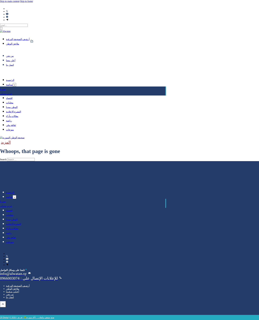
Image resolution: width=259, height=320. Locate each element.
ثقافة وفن (11, 125)
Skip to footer (26, 1)
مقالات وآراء (12, 116)
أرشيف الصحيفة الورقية (18, 39)
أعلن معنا (10, 60)
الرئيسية (10, 80)
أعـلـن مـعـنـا (12, 291)
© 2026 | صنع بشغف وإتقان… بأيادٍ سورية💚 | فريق (31, 317)
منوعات (10, 129)
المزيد (6, 142)
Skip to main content (9, 1)
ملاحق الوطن (12, 43)
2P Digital (4, 317)
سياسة (9, 84)
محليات (9, 102)
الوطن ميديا (12, 107)
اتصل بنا (10, 65)
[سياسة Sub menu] (14, 84)
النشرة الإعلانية (13, 111)
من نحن (10, 56)
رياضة (9, 120)
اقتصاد (9, 98)
